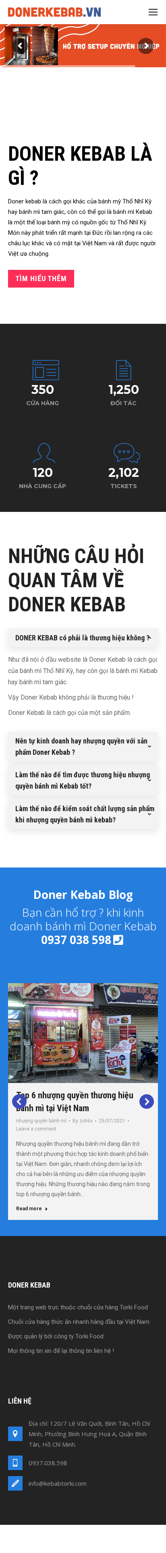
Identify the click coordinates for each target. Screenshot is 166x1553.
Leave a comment (36, 1129)
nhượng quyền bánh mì (41, 1121)
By (83, 1121)
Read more (29, 1208)
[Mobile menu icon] (153, 12)
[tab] (83, 638)
